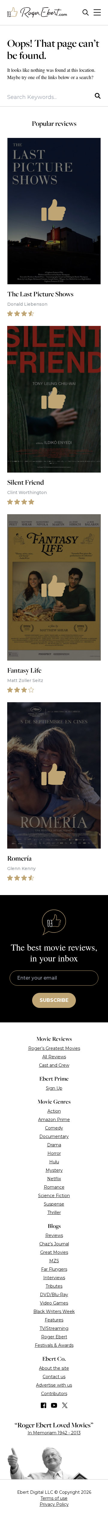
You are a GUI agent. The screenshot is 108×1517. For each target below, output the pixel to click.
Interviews (54, 1277)
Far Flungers (54, 1269)
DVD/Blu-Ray (54, 1294)
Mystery (54, 1170)
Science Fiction (54, 1195)
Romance (54, 1187)
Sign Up (54, 1088)
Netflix (54, 1178)
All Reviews (54, 1057)
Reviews (54, 1235)
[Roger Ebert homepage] (37, 12)
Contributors (54, 1393)
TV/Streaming (54, 1328)
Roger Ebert (54, 1337)
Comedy (54, 1128)
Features (54, 1320)
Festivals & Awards (54, 1345)
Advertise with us (54, 1385)
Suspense (54, 1204)
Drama (54, 1145)
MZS (54, 1261)
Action (54, 1111)
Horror (54, 1153)
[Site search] (85, 12)
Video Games (54, 1303)
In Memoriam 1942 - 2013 (54, 1433)
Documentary (54, 1136)
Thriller (54, 1212)
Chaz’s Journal (54, 1244)
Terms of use (54, 1498)
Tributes (54, 1286)
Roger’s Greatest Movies (54, 1048)
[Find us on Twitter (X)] (65, 1405)
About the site (54, 1368)
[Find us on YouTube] (54, 1405)
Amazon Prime (54, 1119)
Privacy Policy (54, 1504)
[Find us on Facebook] (43, 1405)
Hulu (54, 1162)
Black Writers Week (54, 1311)
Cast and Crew (54, 1065)
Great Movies (54, 1252)
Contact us (54, 1376)
